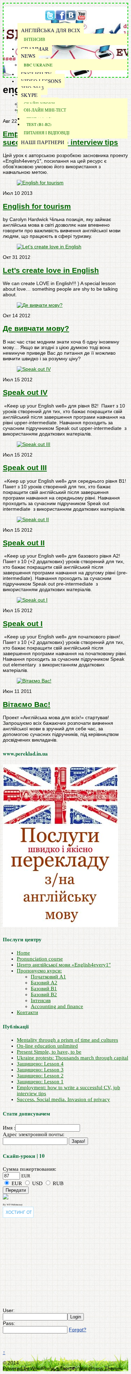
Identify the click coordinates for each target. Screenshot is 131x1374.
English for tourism (37, 206)
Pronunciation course (40, 959)
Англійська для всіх (50, 30)
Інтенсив (34, 39)
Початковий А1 (48, 976)
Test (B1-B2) (39, 124)
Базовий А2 (44, 982)
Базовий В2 (44, 994)
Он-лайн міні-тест (45, 110)
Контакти (27, 1012)
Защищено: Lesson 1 (40, 1081)
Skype (29, 94)
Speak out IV (25, 392)
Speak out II (24, 543)
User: (9, 1310)
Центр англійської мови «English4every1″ (64, 965)
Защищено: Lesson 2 (40, 1075)
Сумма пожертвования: (29, 1169)
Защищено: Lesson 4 (40, 1064)
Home (23, 953)
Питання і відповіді (47, 132)
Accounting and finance (57, 1006)
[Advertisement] (46, 1262)
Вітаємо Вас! (26, 704)
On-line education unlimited (47, 1046)
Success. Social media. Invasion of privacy (63, 1099)
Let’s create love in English (51, 270)
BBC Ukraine (38, 65)
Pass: (9, 1323)
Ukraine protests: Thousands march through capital (72, 1058)
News (28, 55)
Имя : (9, 1128)
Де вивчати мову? (36, 328)
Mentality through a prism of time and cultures (67, 1040)
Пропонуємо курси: (39, 970)
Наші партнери (42, 142)
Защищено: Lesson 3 (40, 1069)
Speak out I (23, 623)
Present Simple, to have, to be (49, 1052)
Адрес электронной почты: (33, 1134)
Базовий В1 (44, 988)
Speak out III (25, 467)
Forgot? (77, 1329)
